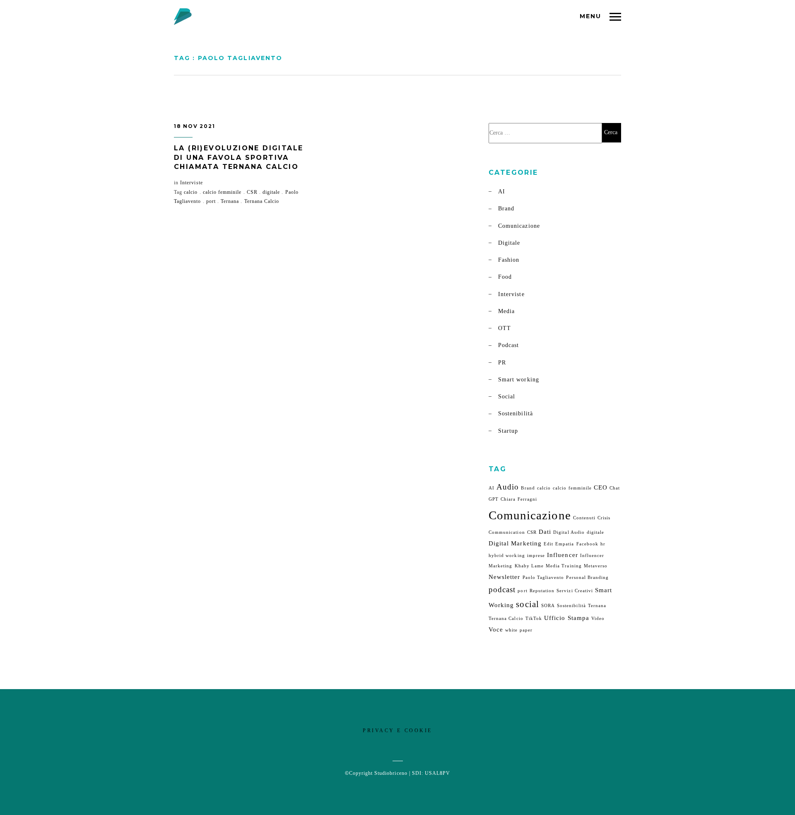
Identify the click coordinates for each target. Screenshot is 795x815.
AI (501, 191)
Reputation (542, 590)
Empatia (564, 544)
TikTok (533, 618)
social (527, 604)
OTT (504, 328)
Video (598, 618)
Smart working (518, 379)
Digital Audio (569, 532)
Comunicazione (519, 226)
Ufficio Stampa (566, 617)
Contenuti (584, 518)
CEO (600, 487)
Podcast (508, 345)
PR (502, 362)
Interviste (191, 183)
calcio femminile (222, 192)
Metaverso (595, 566)
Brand (506, 208)
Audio (507, 486)
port (211, 201)
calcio (191, 192)
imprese (536, 555)
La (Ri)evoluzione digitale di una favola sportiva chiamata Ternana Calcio (238, 157)
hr (602, 544)
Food (505, 277)
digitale (271, 192)
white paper (518, 630)
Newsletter (504, 576)
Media (506, 311)
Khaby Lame (529, 566)
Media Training (564, 566)
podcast (502, 589)
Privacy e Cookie (397, 730)
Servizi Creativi (574, 590)
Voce (496, 629)
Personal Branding (587, 577)
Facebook (587, 544)
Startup (508, 431)
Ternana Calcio (261, 201)
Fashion (508, 260)
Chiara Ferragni (519, 499)
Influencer (562, 554)
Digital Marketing (515, 543)
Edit (548, 544)
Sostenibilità (515, 413)
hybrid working (507, 555)
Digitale (509, 243)
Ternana (230, 201)
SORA (548, 605)
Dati (545, 531)
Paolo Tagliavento (543, 577)
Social (506, 396)
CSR (252, 192)
